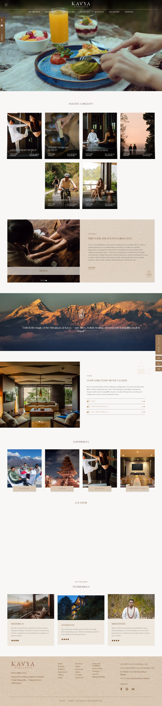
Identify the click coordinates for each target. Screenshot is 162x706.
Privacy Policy (97, 669)
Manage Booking (98, 677)
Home (60, 664)
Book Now (159, 344)
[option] (43, 251)
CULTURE (62, 489)
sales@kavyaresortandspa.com (134, 664)
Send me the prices (16, 317)
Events (99, 12)
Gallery (77, 672)
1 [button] (41, 280)
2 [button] (42, 280)
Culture (85, 12)
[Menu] (7, 4)
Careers (95, 674)
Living (60, 678)
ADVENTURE (24, 488)
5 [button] (42, 421)
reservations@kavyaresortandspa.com (137, 668)
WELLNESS (100, 489)
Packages (96, 671)
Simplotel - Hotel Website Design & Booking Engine (85, 701)
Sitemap (62, 701)
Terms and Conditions (96, 665)
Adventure (68, 12)
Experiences (62, 672)
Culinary (114, 12)
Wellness (51, 12)
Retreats (34, 12)
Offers (129, 12)
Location (78, 675)
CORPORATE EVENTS (137, 488)
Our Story (78, 664)
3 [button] (44, 280)
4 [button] (46, 280)
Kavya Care (79, 669)
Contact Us (79, 678)
